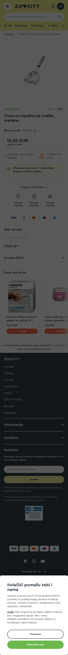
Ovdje (10, 612)
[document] (35, 616)
